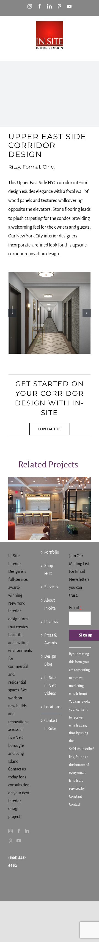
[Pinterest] (10, 841)
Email (75, 607)
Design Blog (50, 660)
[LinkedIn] (27, 831)
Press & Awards (50, 639)
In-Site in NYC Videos (50, 685)
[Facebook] (18, 831)
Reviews (51, 621)
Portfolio (51, 552)
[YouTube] (18, 841)
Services (51, 587)
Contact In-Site (50, 724)
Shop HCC (48, 569)
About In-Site (50, 604)
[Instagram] (10, 831)
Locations (51, 707)
